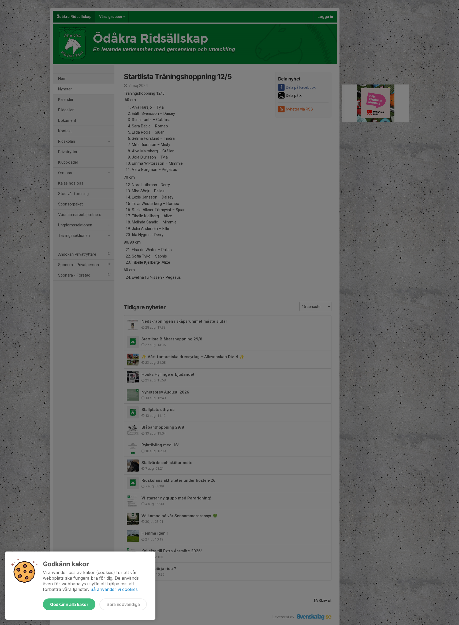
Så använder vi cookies (114, 589)
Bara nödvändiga (123, 604)
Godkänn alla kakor (69, 604)
